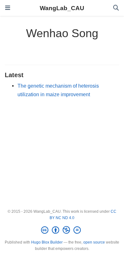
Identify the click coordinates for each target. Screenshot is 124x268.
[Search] (116, 8)
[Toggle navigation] (7, 8)
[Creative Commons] (62, 230)
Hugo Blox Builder (47, 242)
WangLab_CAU (62, 7)
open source (94, 242)
